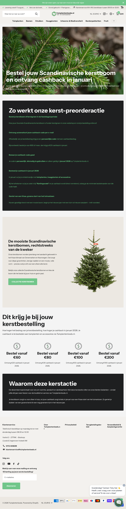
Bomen (29, 21)
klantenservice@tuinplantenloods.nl (21, 449)
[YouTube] (9, 464)
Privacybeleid (70, 425)
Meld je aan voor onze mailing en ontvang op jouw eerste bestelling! (19, 470)
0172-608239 (11, 446)
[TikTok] (18, 464)
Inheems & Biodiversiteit (72, 21)
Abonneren (11, 486)
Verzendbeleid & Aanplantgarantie (114, 426)
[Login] (112, 14)
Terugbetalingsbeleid (94, 426)
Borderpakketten (93, 21)
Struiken (39, 21)
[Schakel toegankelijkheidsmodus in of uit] (122, 7)
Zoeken (36, 14)
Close (123, 2)
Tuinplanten (17, 21)
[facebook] (13, 464)
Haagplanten (52, 21)
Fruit (106, 21)
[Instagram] (3, 464)
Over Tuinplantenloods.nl (52, 427)
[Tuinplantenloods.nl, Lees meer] (105, 14)
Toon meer (114, 21)
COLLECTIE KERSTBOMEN (23, 282)
